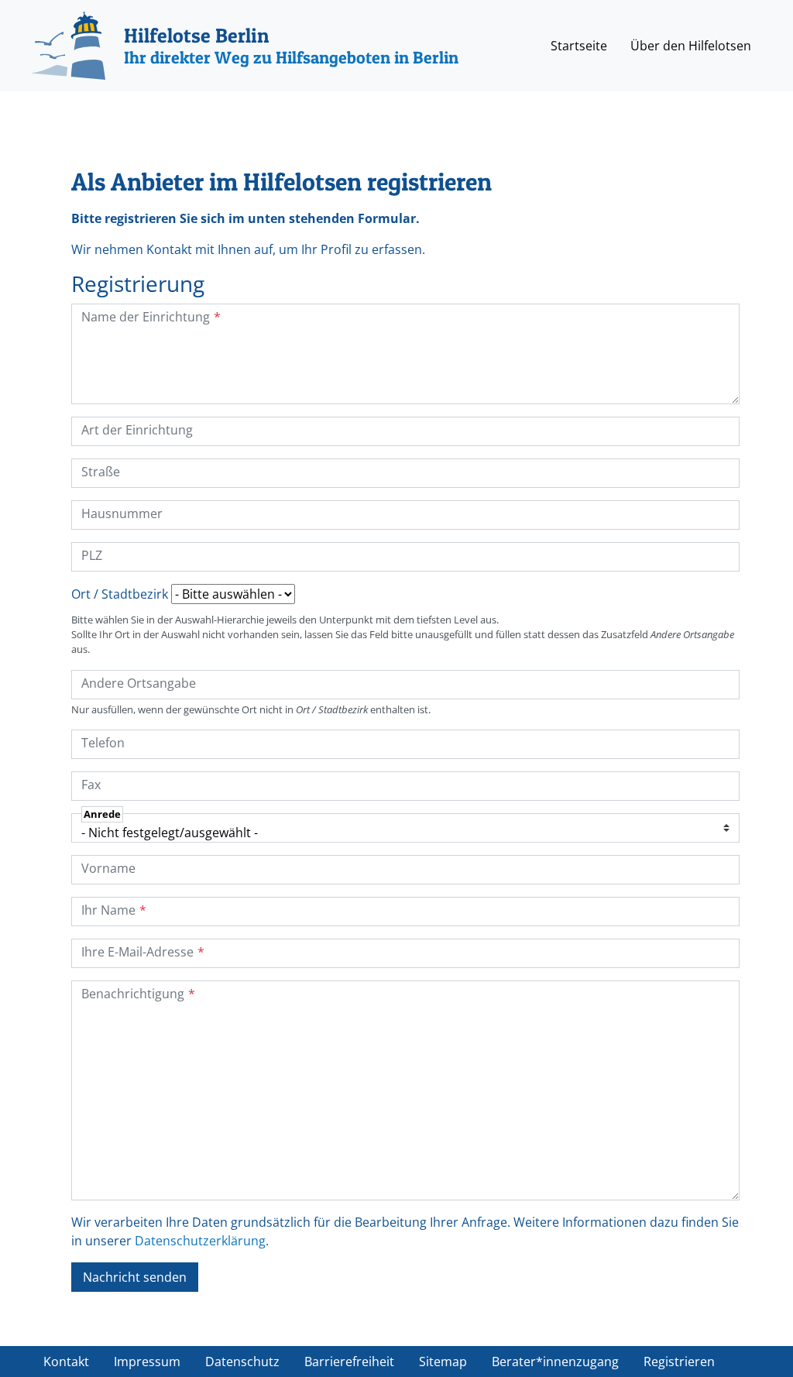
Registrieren (679, 1361)
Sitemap (443, 1361)
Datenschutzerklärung (200, 1240)
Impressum (147, 1361)
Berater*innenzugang (555, 1361)
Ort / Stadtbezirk (119, 594)
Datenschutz (242, 1361)
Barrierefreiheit (349, 1361)
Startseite (579, 45)
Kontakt (66, 1361)
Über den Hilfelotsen (690, 45)
